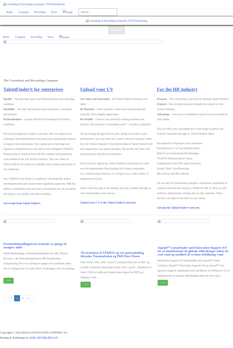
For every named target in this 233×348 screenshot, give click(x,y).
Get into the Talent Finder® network (178, 207)
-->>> (8, 280)
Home (9, 12)
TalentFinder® (18, 89)
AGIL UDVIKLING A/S (43, 337)
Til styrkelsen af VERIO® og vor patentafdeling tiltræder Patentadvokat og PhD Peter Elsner (112, 254)
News (54, 12)
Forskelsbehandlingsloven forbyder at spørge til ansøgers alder (34, 245)
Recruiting (40, 12)
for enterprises (48, 89)
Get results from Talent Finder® (22, 203)
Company (23, 12)
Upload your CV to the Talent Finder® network (108, 202)
